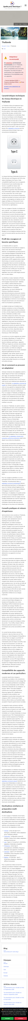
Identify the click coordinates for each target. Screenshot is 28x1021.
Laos (5, 842)
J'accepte (7, 1018)
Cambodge (7, 836)
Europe (5, 972)
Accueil (4, 46)
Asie (8, 46)
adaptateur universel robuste (9, 781)
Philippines (7, 846)
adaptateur (9, 63)
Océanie (6, 975)
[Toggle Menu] (25, 5)
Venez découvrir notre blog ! (11, 951)
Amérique (6, 966)
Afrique (5, 963)
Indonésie (6, 851)
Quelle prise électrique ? (12, 7)
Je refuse (20, 1018)
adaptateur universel (13, 128)
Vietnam (6, 830)
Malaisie (6, 857)
